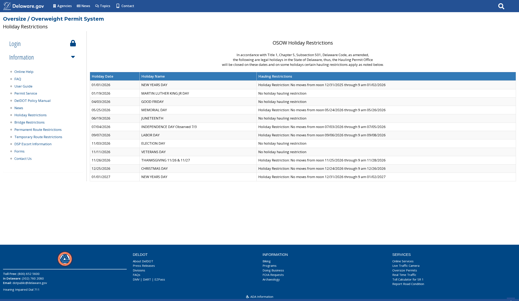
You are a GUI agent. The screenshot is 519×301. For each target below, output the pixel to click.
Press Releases (144, 266)
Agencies (64, 6)
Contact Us (23, 158)
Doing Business (273, 270)
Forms (19, 151)
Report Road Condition (408, 284)
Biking (267, 261)
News (85, 6)
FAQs (136, 275)
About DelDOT (143, 261)
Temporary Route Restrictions (38, 136)
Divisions (139, 270)
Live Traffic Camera (405, 266)
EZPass (159, 279)
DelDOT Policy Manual (32, 100)
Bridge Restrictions (29, 122)
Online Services (403, 261)
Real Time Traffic (404, 275)
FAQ (17, 79)
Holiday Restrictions (30, 115)
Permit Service (25, 93)
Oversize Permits (404, 270)
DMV (136, 279)
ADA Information (261, 297)
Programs (270, 266)
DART (147, 279)
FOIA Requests (273, 275)
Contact (127, 6)
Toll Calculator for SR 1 (408, 279)
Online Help (23, 71)
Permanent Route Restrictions (38, 129)
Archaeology (271, 279)
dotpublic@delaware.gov (30, 283)
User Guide (23, 86)
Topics (104, 6)
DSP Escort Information (32, 144)
